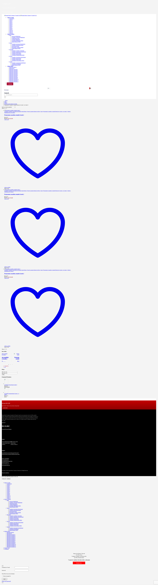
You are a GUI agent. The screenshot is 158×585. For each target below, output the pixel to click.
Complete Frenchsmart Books (17, 45)
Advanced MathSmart (16, 36)
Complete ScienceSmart (16, 58)
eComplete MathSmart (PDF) (17, 40)
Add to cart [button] (6, 119)
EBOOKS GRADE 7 (13, 76)
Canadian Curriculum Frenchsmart (18, 44)
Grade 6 (10, 26)
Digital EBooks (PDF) (16, 41)
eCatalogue (10, 83)
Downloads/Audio (16, 454)
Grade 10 (11, 30)
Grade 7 (10, 27)
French (10, 42)
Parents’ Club (4, 458)
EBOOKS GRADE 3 (13, 71)
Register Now (79, 562)
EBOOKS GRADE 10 (13, 79)
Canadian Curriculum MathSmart (18, 37)
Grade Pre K (11, 18)
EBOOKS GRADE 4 (13, 72)
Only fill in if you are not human (8, 573)
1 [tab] (8, 364)
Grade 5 (10, 25)
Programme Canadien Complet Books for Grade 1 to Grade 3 (55, 111)
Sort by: (3, 107)
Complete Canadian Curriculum (18, 50)
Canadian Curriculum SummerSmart (19, 51)
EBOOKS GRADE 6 (13, 75)
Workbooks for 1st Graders (9, 112)
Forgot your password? (6, 581)
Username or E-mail (6, 567)
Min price (4, 371)
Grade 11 (11, 31)
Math (10, 35)
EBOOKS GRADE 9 (13, 78)
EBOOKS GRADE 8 (13, 77)
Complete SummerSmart (16, 54)
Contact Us (7, 462)
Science (10, 56)
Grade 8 (10, 28)
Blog (5, 461)
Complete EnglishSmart (16, 64)
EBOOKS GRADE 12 (11, 546)
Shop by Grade (10, 17)
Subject (69, 111)
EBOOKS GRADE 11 (13, 80)
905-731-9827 (6, 426)
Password (4, 570)
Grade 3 (10, 23)
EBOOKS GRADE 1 (13, 69)
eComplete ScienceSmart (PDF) (18, 60)
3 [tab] (12, 364)
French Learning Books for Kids (33, 111)
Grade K (11, 19)
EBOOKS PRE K (12, 67)
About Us (7, 454)
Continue (8, 478)
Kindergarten (7, 441)
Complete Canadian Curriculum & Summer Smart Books (15, 111)
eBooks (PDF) (10, 66)
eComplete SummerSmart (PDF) (18, 55)
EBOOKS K (11, 68)
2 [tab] (10, 364)
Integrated (11, 49)
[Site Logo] (20, 15)
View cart (4, 478)
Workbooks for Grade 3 (9, 271)
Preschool (3, 441)
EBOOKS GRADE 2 (13, 70)
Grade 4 (10, 24)
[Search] (5, 97)
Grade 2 (10, 21)
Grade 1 (10, 20)
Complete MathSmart (16, 39)
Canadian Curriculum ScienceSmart (19, 57)
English (10, 61)
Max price (4, 373)
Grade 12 (16, 444)
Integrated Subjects (14, 452)
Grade (41, 111)
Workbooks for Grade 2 (9, 191)
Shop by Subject (10, 34)
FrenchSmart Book (15, 46)
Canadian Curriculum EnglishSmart (19, 62)
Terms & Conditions (5, 472)
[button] (6, 93)
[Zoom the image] (20, 413)
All (5, 367)
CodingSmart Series (16, 38)
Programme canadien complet (17, 47)
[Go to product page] (37, 110)
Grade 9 (10, 29)
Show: (3, 108)
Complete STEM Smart (16, 52)
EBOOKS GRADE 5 (13, 73)
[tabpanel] (10, 357)
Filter (3, 374)
